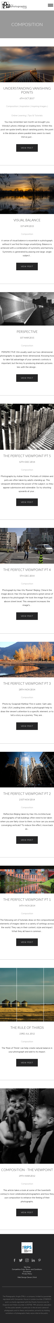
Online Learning (18, 115)
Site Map (27, 1267)
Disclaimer (27, 1271)
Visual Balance (27, 220)
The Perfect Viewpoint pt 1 (27, 899)
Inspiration (25, 106)
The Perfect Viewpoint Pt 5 (27, 456)
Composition (12, 106)
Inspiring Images (39, 106)
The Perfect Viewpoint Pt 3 (27, 683)
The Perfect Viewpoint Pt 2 (27, 794)
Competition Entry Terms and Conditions (27, 1269)
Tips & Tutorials (35, 115)
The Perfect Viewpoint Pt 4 (27, 570)
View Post (27, 148)
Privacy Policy (27, 1274)
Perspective (27, 332)
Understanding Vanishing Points (27, 90)
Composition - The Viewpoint (27, 1170)
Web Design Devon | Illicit (27, 1277)
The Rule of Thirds (27, 1027)
